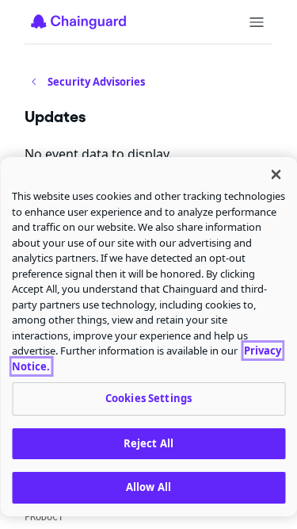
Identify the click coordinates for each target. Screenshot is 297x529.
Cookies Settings (148, 398)
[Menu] (256, 22)
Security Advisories (96, 82)
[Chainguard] (78, 21)
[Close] (275, 174)
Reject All (148, 443)
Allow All (148, 487)
